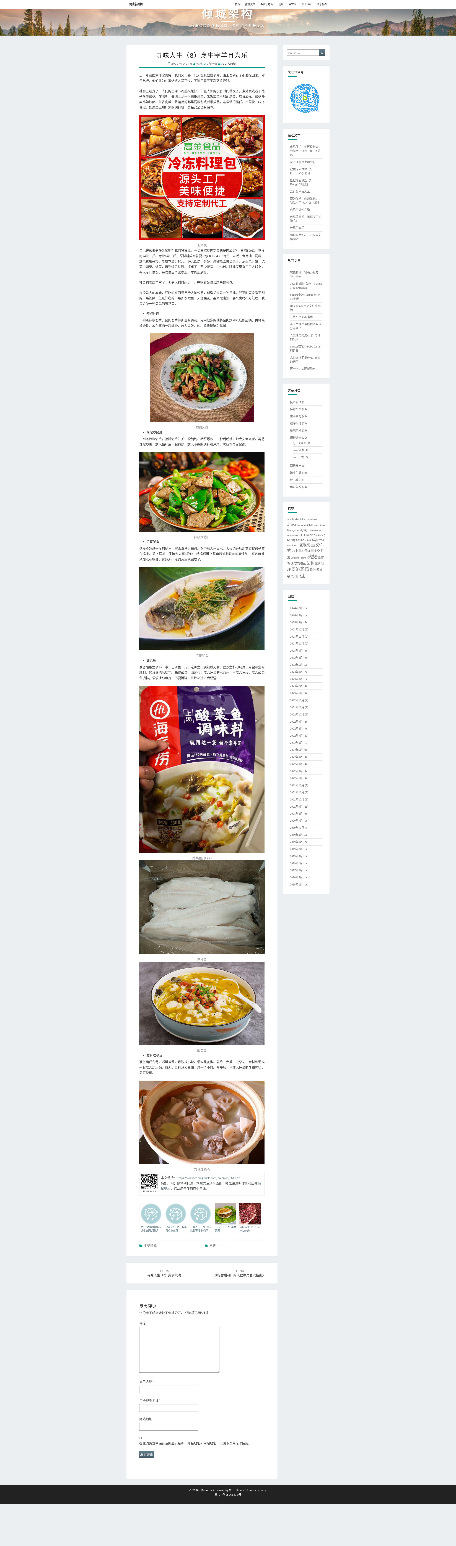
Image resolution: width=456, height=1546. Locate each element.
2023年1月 (296, 693)
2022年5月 (296, 750)
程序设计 (295, 423)
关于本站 (307, 4)
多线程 (309, 551)
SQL (315, 539)
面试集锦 (295, 487)
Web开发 (298, 457)
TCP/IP (321, 540)
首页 (237, 4)
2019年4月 (296, 856)
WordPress (236, 1490)
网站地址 (145, 1419)
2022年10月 (297, 714)
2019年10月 (297, 827)
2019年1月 (296, 863)
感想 (212, 1246)
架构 (310, 563)
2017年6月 (296, 870)
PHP (303, 535)
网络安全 (295, 465)
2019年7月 (296, 849)
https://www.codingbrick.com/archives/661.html (209, 1178)
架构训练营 (267, 4)
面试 (299, 576)
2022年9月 (296, 721)
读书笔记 (295, 480)
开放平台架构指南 (301, 317)
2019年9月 (296, 835)
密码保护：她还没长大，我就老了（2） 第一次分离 (305, 151)
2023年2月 (296, 686)
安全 (317, 551)
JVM (311, 525)
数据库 (300, 563)
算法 (317, 564)
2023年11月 (297, 636)
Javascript (302, 525)
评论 (142, 1323)
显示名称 (146, 1382)
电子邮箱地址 (150, 1400)
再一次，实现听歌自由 (304, 368)
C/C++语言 (299, 443)
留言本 (292, 4)
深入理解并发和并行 (303, 162)
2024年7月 (296, 608)
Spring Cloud (304, 540)
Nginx (318, 530)
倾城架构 (136, 4)
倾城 (199, 63)
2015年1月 (296, 884)
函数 (313, 545)
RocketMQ (319, 535)
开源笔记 (295, 557)
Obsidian (291, 535)
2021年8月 (296, 813)
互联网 (305, 545)
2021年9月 (296, 806)
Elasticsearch (312, 519)
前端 (294, 551)
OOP (298, 535)
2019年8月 (296, 842)
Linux (322, 525)
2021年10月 (297, 799)
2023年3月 (296, 679)
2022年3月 (296, 764)
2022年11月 (297, 707)
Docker (295, 519)
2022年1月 (296, 778)
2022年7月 (296, 735)
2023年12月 (297, 629)
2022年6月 (296, 742)
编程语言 (295, 437)
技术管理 (295, 402)
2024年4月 (296, 615)
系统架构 (295, 430)
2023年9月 (296, 650)
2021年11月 (297, 792)
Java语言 (298, 450)
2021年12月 (297, 785)
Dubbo (303, 519)
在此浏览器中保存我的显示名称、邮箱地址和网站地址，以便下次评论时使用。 (195, 1443)
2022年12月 (297, 700)
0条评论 (212, 63)
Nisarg (262, 1490)
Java (291, 524)
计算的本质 (297, 228)
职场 (304, 569)
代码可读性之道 (300, 209)
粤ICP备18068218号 (228, 1494)
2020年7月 (296, 820)
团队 (300, 550)
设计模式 (316, 570)
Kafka (316, 525)
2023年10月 (297, 643)
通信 (290, 577)
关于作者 (322, 4)
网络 (295, 569)
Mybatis (295, 530)
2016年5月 (296, 877)
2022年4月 (296, 757)
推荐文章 (250, 4)
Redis (310, 535)
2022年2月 (296, 771)
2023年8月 (296, 657)
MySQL (304, 530)
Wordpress (293, 545)
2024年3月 (296, 622)
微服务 (304, 558)
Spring (291, 540)
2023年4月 (296, 672)
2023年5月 (296, 665)
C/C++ (289, 519)
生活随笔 (150, 1246)
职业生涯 (295, 472)
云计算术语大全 (300, 191)
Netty (312, 530)
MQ (289, 530)
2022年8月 (296, 728)
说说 (280, 4)
